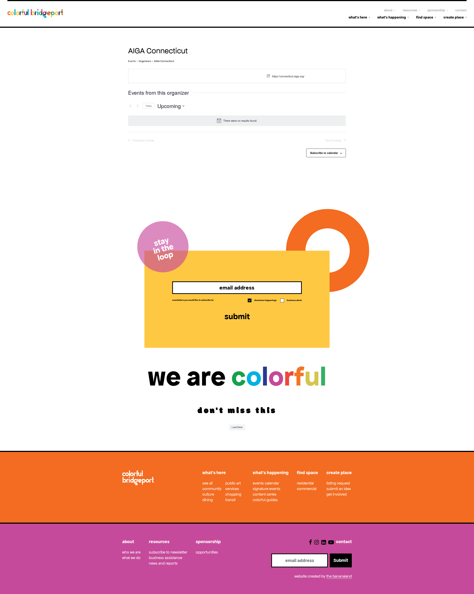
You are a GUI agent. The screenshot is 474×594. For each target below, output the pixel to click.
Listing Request (338, 483)
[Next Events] (137, 106)
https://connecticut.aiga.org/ (288, 76)
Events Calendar (266, 483)
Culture (208, 494)
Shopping (233, 494)
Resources (410, 10)
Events (132, 61)
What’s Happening (391, 17)
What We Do (131, 557)
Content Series (264, 494)
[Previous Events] (130, 106)
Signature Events (266, 488)
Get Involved (336, 494)
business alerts (291, 300)
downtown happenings (262, 300)
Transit (230, 499)
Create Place (453, 17)
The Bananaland (339, 576)
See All (207, 483)
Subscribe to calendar (324, 153)
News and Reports (163, 563)
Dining (207, 499)
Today (149, 105)
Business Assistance (165, 557)
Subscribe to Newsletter (168, 552)
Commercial (306, 488)
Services (232, 488)
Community (211, 488)
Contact (461, 10)
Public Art (233, 483)
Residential (305, 483)
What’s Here (358, 17)
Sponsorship (436, 10)
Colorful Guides (265, 499)
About (388, 10)
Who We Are (131, 552)
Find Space (424, 17)
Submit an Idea (338, 488)
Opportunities (207, 552)
